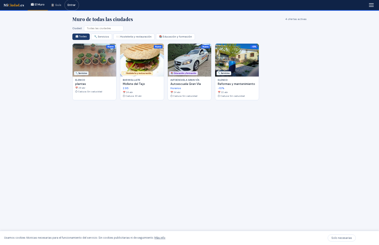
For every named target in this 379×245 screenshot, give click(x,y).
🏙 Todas (81, 36)
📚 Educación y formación (175, 36)
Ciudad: (77, 28)
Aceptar (366, 238)
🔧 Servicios (101, 36)
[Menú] (371, 5)
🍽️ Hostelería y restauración (134, 36)
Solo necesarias (341, 238)
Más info (159, 238)
